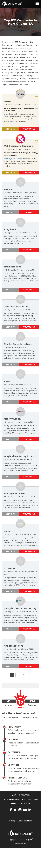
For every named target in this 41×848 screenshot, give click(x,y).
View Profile (29, 129)
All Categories (11, 799)
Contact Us (24, 803)
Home (13, 795)
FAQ (36, 799)
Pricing (12, 821)
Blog (13, 803)
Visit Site (10, 129)
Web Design (24, 795)
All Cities (26, 799)
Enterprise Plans (25, 821)
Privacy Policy (20, 843)
